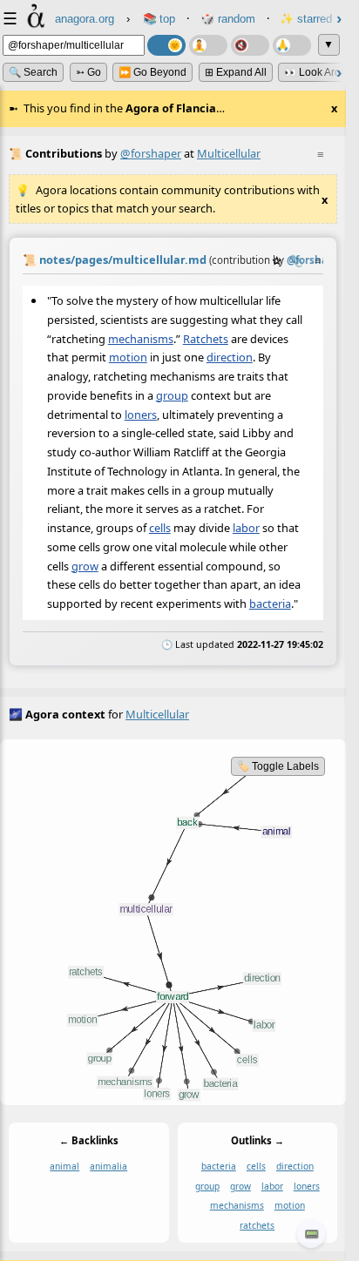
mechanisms (140, 338)
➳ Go (88, 72)
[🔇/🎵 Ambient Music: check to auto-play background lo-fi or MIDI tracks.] (250, 45)
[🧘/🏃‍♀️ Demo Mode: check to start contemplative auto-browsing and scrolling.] (208, 45)
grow (84, 566)
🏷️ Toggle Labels (278, 766)
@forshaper (150, 153)
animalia (108, 1166)
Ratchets (205, 338)
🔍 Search (33, 72)
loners (141, 413)
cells (160, 528)
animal (64, 1166)
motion (128, 357)
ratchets (257, 1225)
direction (230, 357)
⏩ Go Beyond (152, 72)
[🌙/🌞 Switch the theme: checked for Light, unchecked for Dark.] (166, 45)
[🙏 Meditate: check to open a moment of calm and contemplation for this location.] (292, 45)
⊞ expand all (236, 72)
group (172, 395)
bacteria (270, 603)
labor (246, 528)
